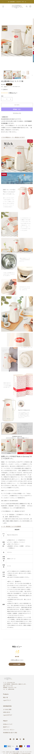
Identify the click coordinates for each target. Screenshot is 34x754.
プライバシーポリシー (9, 729)
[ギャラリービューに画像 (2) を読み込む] (17, 75)
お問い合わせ (6, 712)
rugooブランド (7, 700)
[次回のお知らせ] (31, 1)
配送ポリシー (6, 727)
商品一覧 (5, 697)
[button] (3, 6)
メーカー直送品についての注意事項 (11, 526)
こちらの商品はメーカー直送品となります (13, 137)
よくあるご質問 (7, 709)
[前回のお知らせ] (3, 1)
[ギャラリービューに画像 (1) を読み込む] (8, 75)
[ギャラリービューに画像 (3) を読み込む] (26, 75)
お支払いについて (7, 724)
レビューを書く (17, 664)
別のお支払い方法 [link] (17, 113)
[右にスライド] (32, 75)
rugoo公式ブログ (7, 715)
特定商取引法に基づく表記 (10, 732)
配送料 (5, 86)
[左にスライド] (1, 75)
